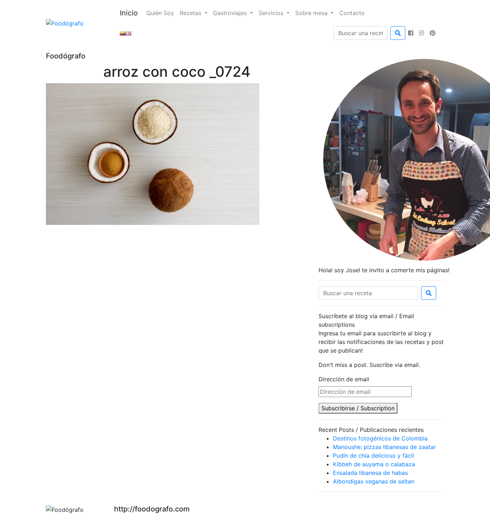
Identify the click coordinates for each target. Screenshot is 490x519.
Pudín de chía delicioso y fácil (373, 455)
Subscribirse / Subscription (358, 408)
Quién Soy (160, 12)
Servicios (272, 12)
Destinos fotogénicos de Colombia (380, 438)
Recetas (191, 12)
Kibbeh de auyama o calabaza (374, 464)
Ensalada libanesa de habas (370, 472)
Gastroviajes (231, 12)
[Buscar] (397, 33)
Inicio (129, 13)
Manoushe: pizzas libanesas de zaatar (384, 446)
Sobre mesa (312, 12)
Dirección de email (344, 379)
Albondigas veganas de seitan (373, 481)
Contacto (352, 12)
